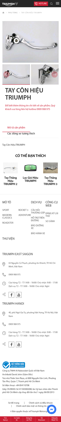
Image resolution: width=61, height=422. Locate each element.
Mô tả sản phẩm (16, 127)
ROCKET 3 (23, 210)
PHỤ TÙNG (13, 13)
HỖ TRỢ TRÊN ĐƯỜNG (37, 219)
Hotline (43, 4)
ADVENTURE (24, 215)
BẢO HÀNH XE (38, 233)
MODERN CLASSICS (7, 216)
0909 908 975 (14, 275)
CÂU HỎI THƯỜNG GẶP (38, 211)
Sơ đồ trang (13, 403)
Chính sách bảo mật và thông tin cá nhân (35, 406)
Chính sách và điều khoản (41, 403)
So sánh (50, 221)
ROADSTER (7, 223)
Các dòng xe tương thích (21, 133)
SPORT (5, 210)
